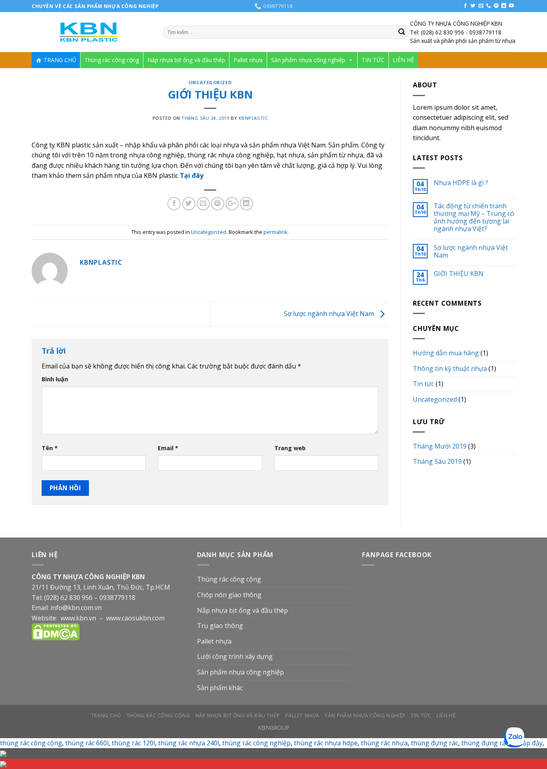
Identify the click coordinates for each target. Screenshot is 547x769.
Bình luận (55, 379)
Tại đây (191, 175)
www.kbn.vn (78, 618)
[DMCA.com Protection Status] (56, 631)
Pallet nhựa (248, 60)
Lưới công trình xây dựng (235, 656)
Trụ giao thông (220, 625)
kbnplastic (253, 118)
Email (168, 448)
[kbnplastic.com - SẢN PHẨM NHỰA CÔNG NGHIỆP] (91, 32)
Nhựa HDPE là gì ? (461, 183)
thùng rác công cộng (31, 743)
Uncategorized (210, 82)
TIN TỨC (373, 60)
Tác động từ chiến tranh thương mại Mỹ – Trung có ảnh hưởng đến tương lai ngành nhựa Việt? (474, 217)
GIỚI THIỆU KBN (459, 274)
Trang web (290, 448)
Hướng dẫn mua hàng (446, 352)
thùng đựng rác (434, 743)
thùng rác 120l (133, 743)
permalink (275, 232)
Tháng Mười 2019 (440, 446)
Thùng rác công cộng (111, 60)
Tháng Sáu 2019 (437, 461)
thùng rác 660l (87, 743)
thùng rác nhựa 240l (188, 743)
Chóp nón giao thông (229, 594)
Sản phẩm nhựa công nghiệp (308, 60)
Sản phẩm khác (220, 687)
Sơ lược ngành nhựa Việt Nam (330, 313)
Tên (50, 448)
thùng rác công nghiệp (256, 743)
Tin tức (423, 383)
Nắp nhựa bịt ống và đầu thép (186, 60)
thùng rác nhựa (384, 743)
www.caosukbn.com (135, 618)
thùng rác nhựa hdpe (326, 743)
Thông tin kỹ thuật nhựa (450, 368)
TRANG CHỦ (60, 60)
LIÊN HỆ (403, 60)
